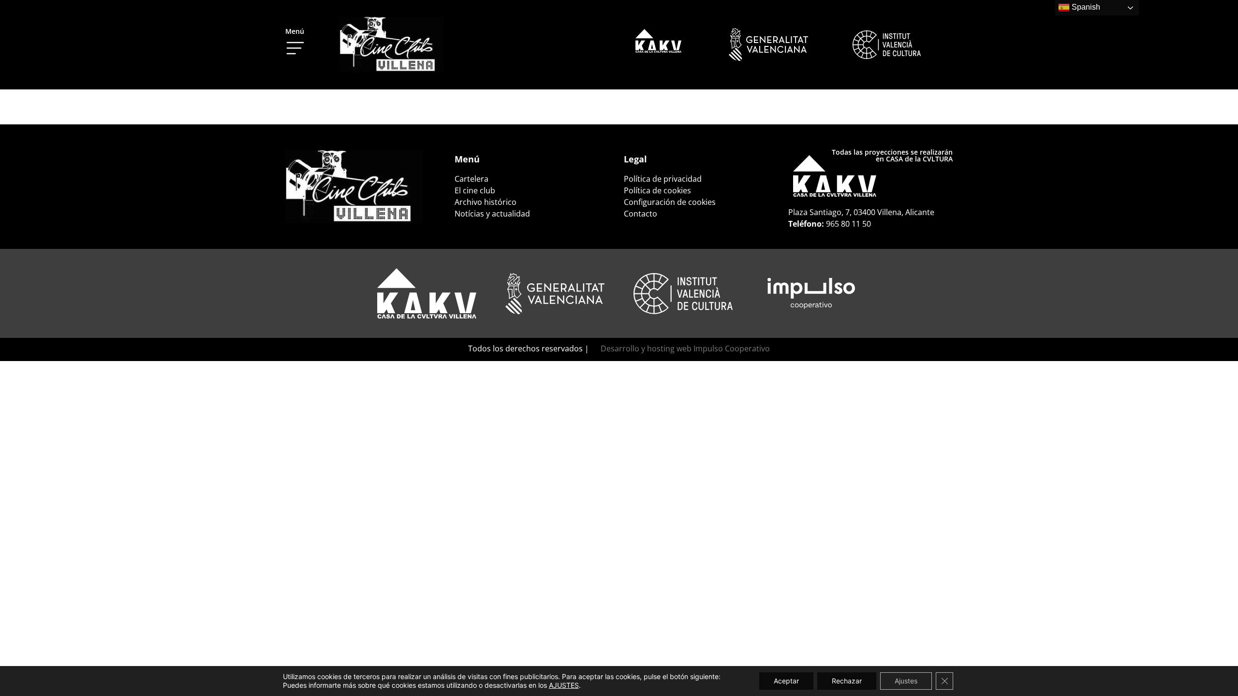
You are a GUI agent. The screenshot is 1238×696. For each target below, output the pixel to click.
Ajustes (906, 681)
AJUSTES (564, 685)
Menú (294, 31)
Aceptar (786, 681)
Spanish (1085, 7)
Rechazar (847, 681)
